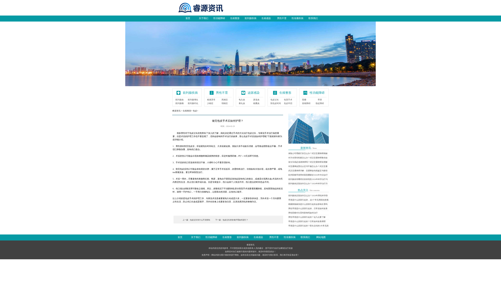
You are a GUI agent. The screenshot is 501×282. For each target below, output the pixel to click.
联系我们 (313, 18)
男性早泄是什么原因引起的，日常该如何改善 (307, 208)
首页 (188, 18)
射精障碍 (306, 103)
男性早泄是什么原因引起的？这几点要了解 (307, 217)
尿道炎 (256, 100)
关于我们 (203, 18)
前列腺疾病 (250, 18)
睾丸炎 (242, 103)
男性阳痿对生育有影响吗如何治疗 (303, 213)
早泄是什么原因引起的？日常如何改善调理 (307, 221)
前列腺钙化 (193, 103)
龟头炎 (242, 100)
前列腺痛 (179, 103)
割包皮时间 (275, 103)
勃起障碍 (320, 103)
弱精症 (225, 103)
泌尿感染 (254, 92)
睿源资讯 (176, 111)
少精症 (210, 103)
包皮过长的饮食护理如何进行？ (235, 220)
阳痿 (304, 100)
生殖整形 (235, 18)
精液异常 (211, 100)
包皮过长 (274, 100)
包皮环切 (288, 103)
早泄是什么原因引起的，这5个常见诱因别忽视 (308, 200)
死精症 (225, 100)
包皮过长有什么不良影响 (200, 220)
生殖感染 (266, 18)
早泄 (320, 100)
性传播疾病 (297, 18)
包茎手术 (288, 100)
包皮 (195, 111)
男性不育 (282, 18)
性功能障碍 (219, 18)
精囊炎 (256, 103)
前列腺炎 (179, 100)
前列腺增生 (193, 100)
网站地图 (321, 237)
